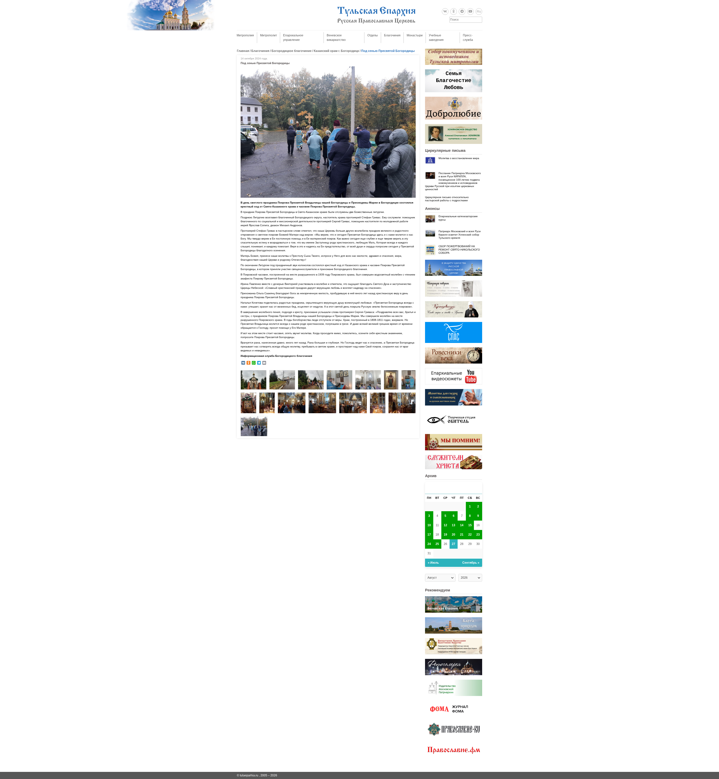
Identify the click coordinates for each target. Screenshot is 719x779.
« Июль (433, 562)
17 (429, 534)
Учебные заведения (436, 37)
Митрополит (268, 35)
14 (461, 525)
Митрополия (245, 35)
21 (461, 534)
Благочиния (392, 35)
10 (429, 525)
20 (453, 534)
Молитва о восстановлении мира (459, 158)
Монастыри (415, 35)
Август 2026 (453, 488)
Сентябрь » (470, 562)
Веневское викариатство (336, 37)
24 (429, 544)
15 (470, 525)
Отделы (372, 35)
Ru (479, 11)
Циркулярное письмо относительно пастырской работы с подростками (447, 199)
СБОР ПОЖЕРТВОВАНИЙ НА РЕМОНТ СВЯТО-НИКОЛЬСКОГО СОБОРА (459, 249)
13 (453, 525)
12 (445, 525)
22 (470, 534)
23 (478, 534)
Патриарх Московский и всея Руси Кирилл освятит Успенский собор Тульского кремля (460, 234)
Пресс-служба (468, 37)
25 (437, 544)
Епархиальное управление (293, 37)
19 (445, 534)
